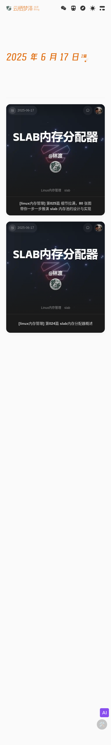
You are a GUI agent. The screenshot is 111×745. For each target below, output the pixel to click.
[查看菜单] (82, 8)
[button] (22, 8)
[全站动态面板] (102, 8)
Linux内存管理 (51, 190)
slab (67, 190)
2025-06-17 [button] (26, 110)
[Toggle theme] (92, 8)
